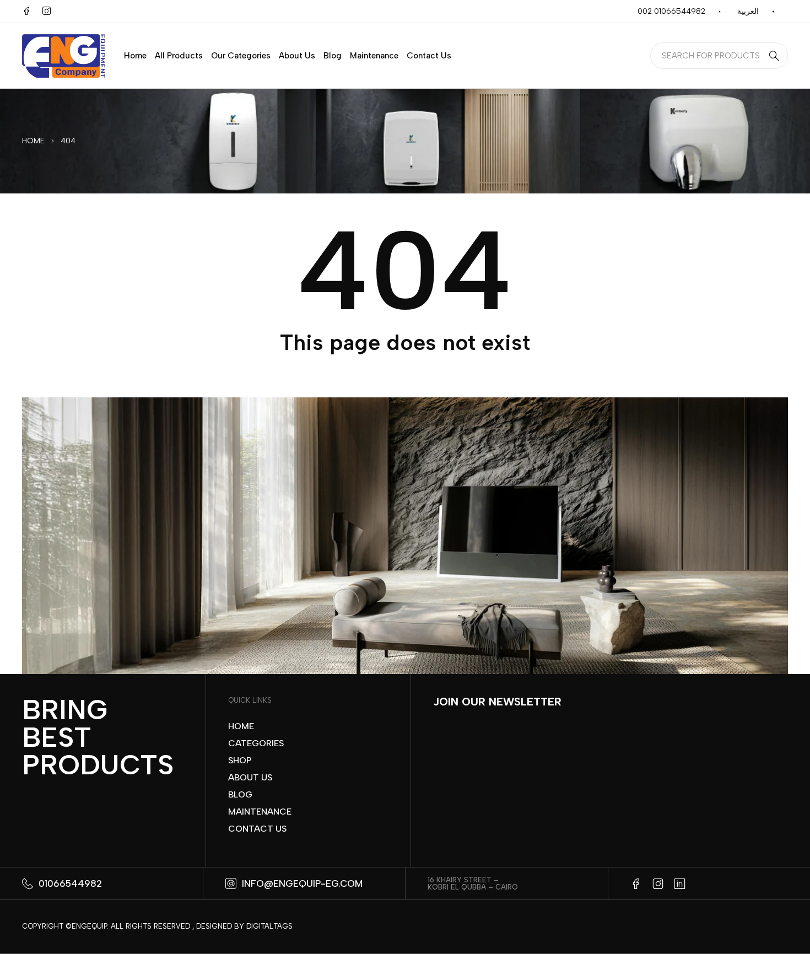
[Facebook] (26, 11)
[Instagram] (46, 11)
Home (33, 140)
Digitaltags (269, 926)
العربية (748, 11)
